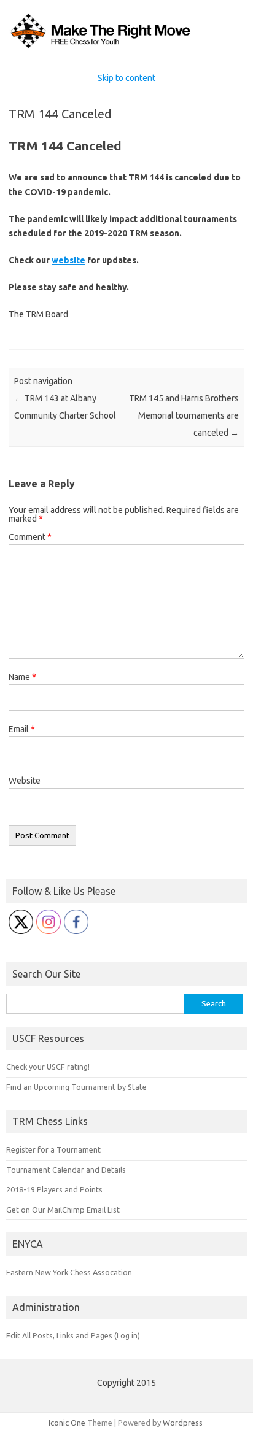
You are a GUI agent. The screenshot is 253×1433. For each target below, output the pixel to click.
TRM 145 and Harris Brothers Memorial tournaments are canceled (184, 415)
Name (22, 677)
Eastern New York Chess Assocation (69, 1272)
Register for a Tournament (53, 1149)
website (68, 260)
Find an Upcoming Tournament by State (76, 1087)
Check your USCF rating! (48, 1066)
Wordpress (183, 1422)
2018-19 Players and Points (54, 1189)
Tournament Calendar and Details (66, 1169)
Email (22, 729)
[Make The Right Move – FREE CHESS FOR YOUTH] (126, 48)
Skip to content (126, 78)
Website (25, 781)
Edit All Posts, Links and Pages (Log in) (73, 1335)
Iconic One (67, 1422)
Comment (30, 537)
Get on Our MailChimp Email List (63, 1209)
